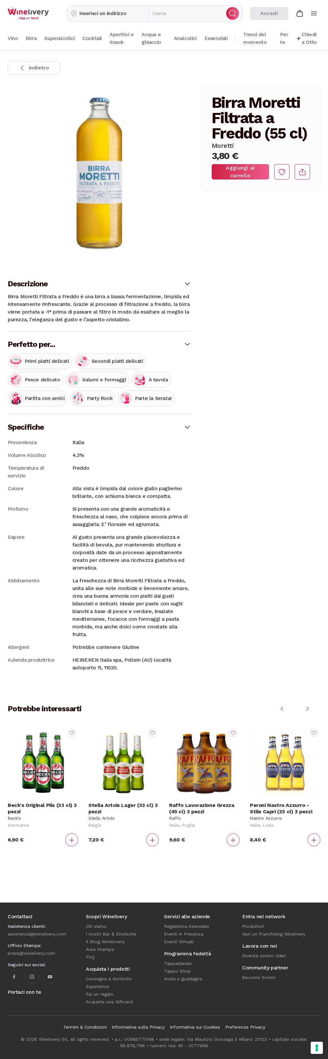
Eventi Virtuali (178, 941)
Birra (31, 38)
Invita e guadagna (183, 978)
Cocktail (92, 38)
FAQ (90, 956)
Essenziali (216, 38)
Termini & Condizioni (85, 1027)
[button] (108, 13)
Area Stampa (100, 949)
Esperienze (97, 986)
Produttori (253, 926)
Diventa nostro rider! (264, 955)
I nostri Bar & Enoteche (111, 933)
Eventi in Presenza (183, 933)
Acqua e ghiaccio (151, 38)
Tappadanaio (178, 963)
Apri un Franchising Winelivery (273, 933)
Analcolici (185, 38)
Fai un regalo (100, 994)
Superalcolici (59, 38)
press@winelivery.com (31, 953)
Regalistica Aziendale (186, 926)
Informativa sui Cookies (195, 1027)
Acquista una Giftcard (109, 1001)
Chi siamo (96, 926)
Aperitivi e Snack (122, 38)
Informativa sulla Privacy (138, 1027)
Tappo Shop (177, 971)
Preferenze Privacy (245, 1027)
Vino (13, 38)
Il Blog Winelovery (105, 941)
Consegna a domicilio (109, 978)
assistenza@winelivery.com (37, 933)
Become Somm (259, 977)
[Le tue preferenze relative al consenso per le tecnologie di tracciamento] (317, 1048)
